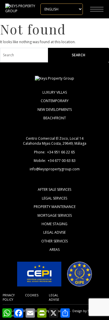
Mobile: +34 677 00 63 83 (55, 160)
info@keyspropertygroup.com (55, 169)
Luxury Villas (54, 92)
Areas (54, 249)
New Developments (54, 109)
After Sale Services (54, 189)
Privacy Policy (9, 297)
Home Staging (54, 223)
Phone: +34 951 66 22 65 (54, 152)
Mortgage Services (54, 215)
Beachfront (54, 118)
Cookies (31, 295)
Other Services (54, 241)
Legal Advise (54, 232)
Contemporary (55, 100)
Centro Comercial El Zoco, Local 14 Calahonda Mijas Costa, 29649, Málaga (54, 141)
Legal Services (54, 198)
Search (78, 55)
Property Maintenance (55, 206)
